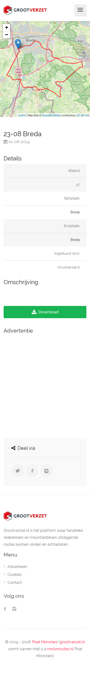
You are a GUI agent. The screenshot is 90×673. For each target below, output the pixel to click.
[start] (18, 44)
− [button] (6, 35)
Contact (14, 582)
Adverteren (17, 566)
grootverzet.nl (72, 642)
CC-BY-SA (83, 115)
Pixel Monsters (45, 642)
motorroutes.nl (60, 649)
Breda (75, 212)
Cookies (14, 574)
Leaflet (22, 115)
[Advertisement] (45, 384)
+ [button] (6, 27)
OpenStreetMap (51, 115)
